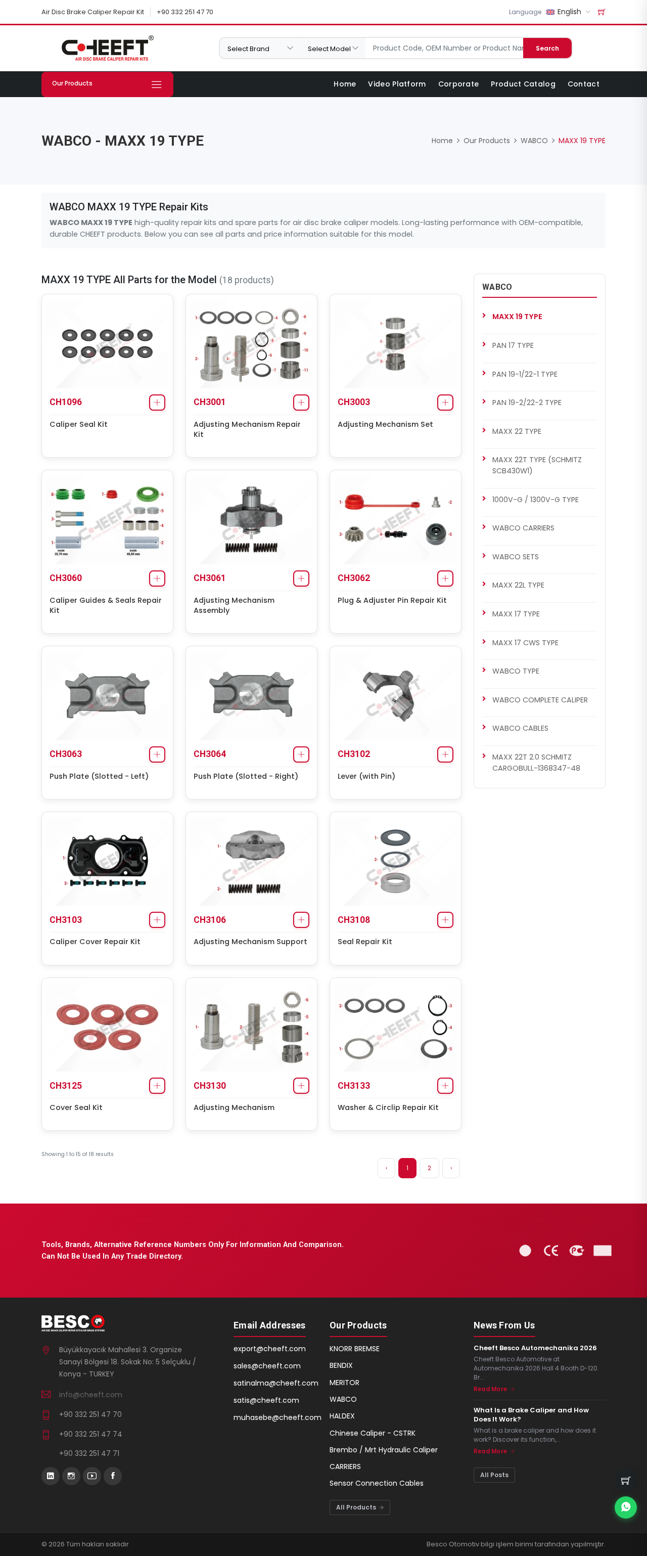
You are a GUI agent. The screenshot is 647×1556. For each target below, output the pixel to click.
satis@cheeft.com (266, 1400)
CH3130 (210, 1086)
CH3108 (354, 920)
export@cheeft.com (270, 1349)
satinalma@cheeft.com (276, 1383)
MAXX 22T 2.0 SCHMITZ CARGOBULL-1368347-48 (536, 762)
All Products (357, 1507)
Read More (491, 1389)
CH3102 (354, 754)
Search (547, 48)
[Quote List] (602, 12)
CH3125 (66, 1086)
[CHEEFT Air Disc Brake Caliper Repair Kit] (107, 48)
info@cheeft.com (90, 1395)
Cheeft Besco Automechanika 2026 (535, 1348)
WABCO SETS (515, 557)
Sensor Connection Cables (377, 1483)
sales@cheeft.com (267, 1366)
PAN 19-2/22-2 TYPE (527, 402)
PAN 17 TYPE (513, 345)
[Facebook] (113, 1476)
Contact (583, 84)
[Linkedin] (50, 1476)
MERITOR (344, 1382)
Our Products (487, 141)
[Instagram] (71, 1476)
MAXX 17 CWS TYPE (525, 643)
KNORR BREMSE (355, 1349)
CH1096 (66, 402)
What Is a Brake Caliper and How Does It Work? (531, 1415)
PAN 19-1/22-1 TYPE (525, 374)
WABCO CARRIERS (523, 528)
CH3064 (210, 754)
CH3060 (66, 578)
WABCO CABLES (520, 728)
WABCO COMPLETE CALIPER (540, 700)
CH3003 (354, 402)
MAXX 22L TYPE (518, 585)
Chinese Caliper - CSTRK (372, 1433)
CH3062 (354, 578)
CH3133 (354, 1086)
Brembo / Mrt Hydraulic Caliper (384, 1450)
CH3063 (66, 754)
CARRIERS (345, 1466)
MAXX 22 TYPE (516, 431)
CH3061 (210, 578)
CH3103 (66, 920)
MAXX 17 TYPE (516, 614)
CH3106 (210, 920)
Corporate (458, 84)
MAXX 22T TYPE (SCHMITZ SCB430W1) (537, 465)
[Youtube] (92, 1476)
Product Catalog (523, 84)
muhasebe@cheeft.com (277, 1417)
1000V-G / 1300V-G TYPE (535, 500)
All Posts (494, 1475)
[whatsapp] (626, 1507)
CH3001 (210, 402)
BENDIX (341, 1365)
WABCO (534, 141)
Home (345, 84)
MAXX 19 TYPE (517, 317)
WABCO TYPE (515, 671)
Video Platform (397, 84)
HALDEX (342, 1416)
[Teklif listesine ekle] (157, 402)
